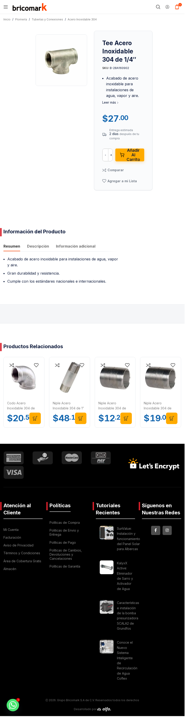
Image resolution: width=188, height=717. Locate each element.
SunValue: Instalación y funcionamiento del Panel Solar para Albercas (128, 539)
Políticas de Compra (65, 522)
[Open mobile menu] (5, 6)
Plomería (21, 19)
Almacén (9, 569)
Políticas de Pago (63, 542)
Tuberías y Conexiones (47, 19)
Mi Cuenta (11, 530)
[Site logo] (30, 6)
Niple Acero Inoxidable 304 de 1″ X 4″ (68, 408)
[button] (35, 418)
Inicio (7, 19)
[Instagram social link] (167, 530)
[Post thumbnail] (106, 539)
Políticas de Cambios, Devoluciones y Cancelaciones (66, 554)
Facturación (12, 537)
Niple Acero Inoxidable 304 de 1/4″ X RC (112, 408)
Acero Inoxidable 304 (82, 19)
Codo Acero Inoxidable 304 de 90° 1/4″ (21, 408)
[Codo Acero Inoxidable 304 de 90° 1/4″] (24, 377)
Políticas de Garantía (65, 566)
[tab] (11, 246)
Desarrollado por (85, 709)
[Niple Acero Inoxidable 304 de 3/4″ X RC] (160, 377)
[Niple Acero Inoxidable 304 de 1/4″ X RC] (115, 377)
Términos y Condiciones (21, 553)
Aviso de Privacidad (18, 545)
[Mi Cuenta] (167, 6)
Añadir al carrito (133, 155)
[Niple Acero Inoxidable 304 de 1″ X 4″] (69, 377)
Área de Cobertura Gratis (22, 561)
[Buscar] (158, 6)
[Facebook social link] (155, 530)
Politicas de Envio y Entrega (64, 532)
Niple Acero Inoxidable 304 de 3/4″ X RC (157, 408)
